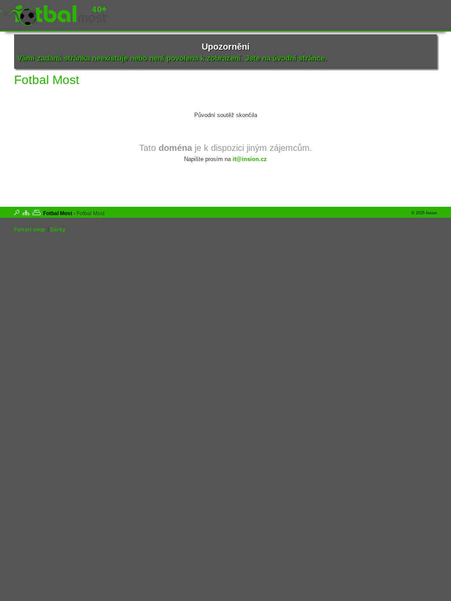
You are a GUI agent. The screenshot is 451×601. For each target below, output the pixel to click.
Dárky (58, 229)
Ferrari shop (29, 229)
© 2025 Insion (424, 213)
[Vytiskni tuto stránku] (37, 212)
